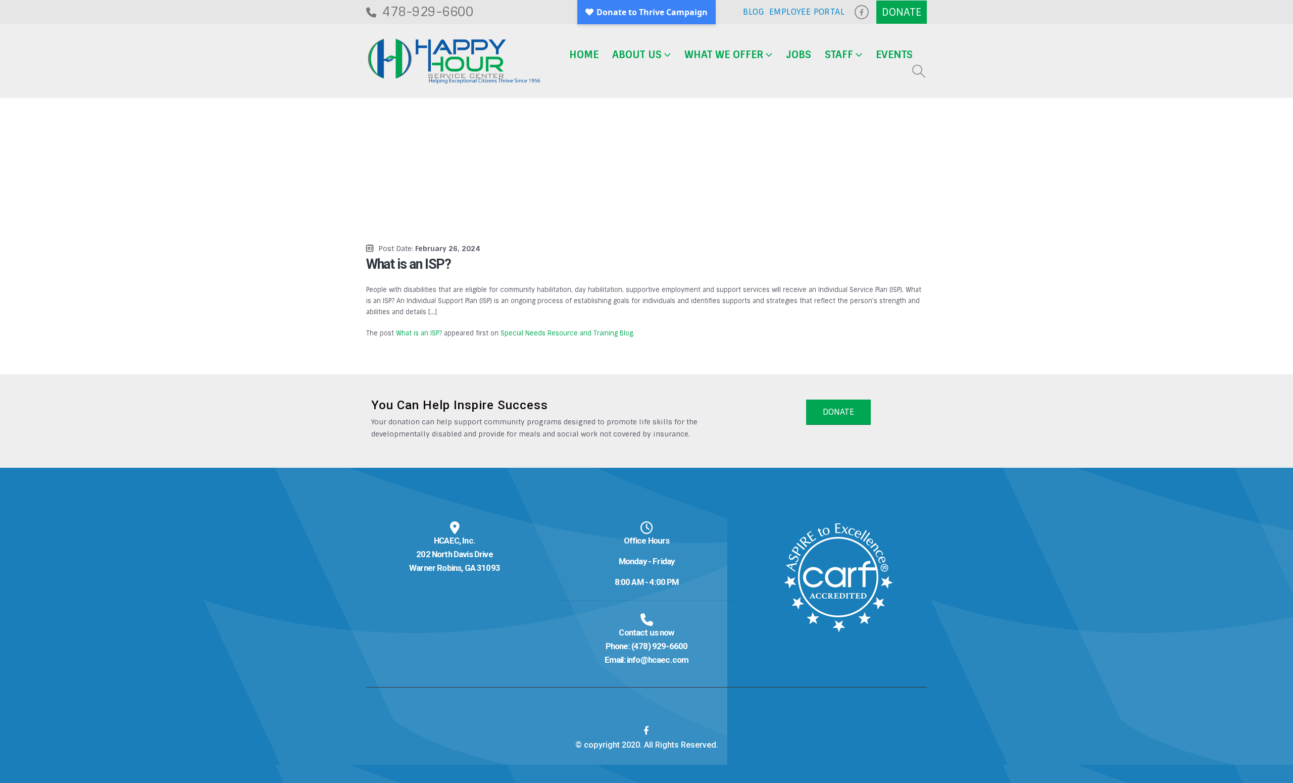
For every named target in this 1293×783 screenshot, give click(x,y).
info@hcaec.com (657, 660)
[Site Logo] (454, 61)
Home (584, 54)
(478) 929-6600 (659, 646)
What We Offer (723, 54)
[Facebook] (862, 12)
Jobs (798, 54)
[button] (919, 71)
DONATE (838, 412)
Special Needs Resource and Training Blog (567, 333)
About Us (637, 54)
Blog (753, 12)
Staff (839, 54)
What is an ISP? (419, 333)
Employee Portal (806, 12)
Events (894, 54)
